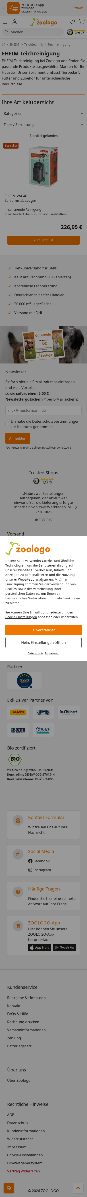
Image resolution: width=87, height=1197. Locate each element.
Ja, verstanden (44, 630)
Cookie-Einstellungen (21, 617)
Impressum (52, 653)
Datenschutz (35, 653)
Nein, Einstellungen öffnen (43, 642)
